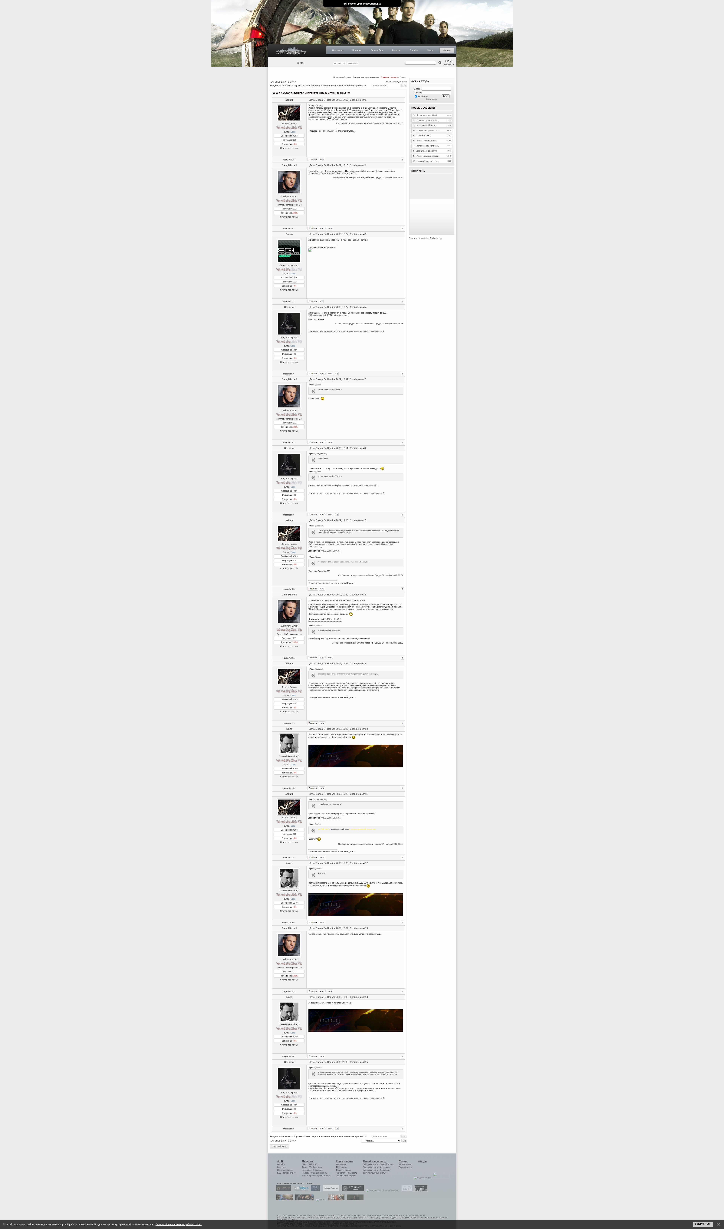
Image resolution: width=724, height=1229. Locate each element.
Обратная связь (285, 1170)
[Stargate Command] (282, 1190)
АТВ (280, 1161)
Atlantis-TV (307, 1167)
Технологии (341, 1173)
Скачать (396, 50)
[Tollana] (319, 1199)
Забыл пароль (431, 99)
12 (293, 301)
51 (293, 228)
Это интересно (309, 1176)
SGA (310, 1164)
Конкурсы (281, 1167)
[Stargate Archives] (330, 1190)
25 (293, 160)
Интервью (306, 1170)
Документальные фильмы (375, 1173)
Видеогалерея (405, 1167)
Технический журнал (346, 1176)
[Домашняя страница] (322, 159)
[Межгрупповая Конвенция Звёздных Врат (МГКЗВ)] (283, 1199)
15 (366, 1062)
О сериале (337, 50)
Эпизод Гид (377, 50)
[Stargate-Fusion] (420, 1190)
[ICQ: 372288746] (336, 373)
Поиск (402, 77)
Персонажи (341, 1167)
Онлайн (414, 50)
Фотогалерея (405, 1164)
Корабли (353, 1173)
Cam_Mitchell (289, 165)
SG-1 (304, 1164)
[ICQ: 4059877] (321, 301)
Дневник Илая (324, 1176)
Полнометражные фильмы (314, 1173)
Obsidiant (289, 307)
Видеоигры (318, 1170)
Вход (300, 62)
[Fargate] (335, 1199)
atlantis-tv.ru (285, 85)
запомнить (423, 96)
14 (366, 997)
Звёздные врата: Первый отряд (378, 1164)
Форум (446, 50)
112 (294, 282)
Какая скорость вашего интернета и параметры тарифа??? (335, 85)
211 (294, 209)
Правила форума (389, 77)
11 (366, 794)
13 (366, 928)
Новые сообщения (342, 77)
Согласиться (703, 1224)
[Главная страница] (291, 50)
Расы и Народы (343, 1170)
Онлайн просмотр (374, 1161)
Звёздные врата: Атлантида (376, 1167)
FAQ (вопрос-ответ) (286, 1173)
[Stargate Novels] (352, 1190)
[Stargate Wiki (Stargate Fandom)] (381, 1190)
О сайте (281, 1164)
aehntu (289, 100)
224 (293, 788)
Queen (289, 234)
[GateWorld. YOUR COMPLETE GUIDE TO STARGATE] (299, 1190)
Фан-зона (317, 1167)
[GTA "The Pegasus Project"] (354, 1199)
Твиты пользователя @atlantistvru (425, 238)
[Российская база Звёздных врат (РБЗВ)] (303, 1199)
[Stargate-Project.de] (406, 1190)
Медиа (430, 50)
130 (294, 140)
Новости (356, 50)
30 (295, 354)
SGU (316, 1164)
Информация (344, 1161)
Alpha (289, 729)
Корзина (298, 85)
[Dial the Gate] (314, 1190)
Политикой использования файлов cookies (179, 1224)
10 (366, 729)
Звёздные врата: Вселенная (376, 1170)
